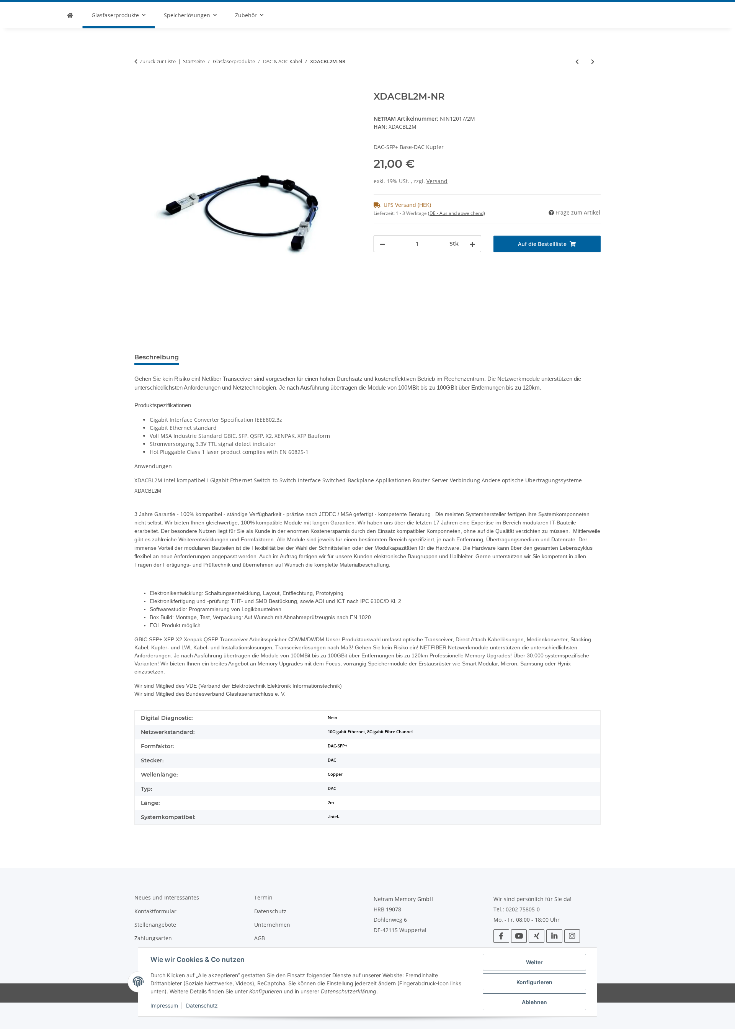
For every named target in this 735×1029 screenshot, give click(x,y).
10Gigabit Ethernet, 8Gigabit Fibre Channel (370, 731)
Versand (437, 181)
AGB (259, 938)
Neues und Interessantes (166, 897)
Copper (335, 774)
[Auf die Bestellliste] (140, 87)
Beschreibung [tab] (156, 357)
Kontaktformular (155, 911)
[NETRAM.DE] (70, 15)
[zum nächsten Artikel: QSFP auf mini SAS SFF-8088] (593, 61)
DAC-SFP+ (337, 746)
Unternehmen (272, 924)
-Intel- (334, 816)
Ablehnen (534, 1002)
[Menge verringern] (382, 244)
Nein (332, 717)
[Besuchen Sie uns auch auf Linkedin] (554, 936)
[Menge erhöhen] (472, 244)
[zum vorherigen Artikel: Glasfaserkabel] (577, 61)
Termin (263, 897)
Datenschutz (202, 1005)
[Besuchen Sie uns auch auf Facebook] (501, 936)
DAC (332, 760)
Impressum (164, 1005)
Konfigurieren (534, 982)
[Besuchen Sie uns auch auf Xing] (536, 936)
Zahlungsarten (153, 938)
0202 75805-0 (523, 909)
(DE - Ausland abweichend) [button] (456, 213)
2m (331, 802)
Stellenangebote (155, 924)
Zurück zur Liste (158, 61)
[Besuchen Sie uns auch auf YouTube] (519, 936)
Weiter (534, 962)
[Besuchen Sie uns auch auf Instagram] (572, 936)
